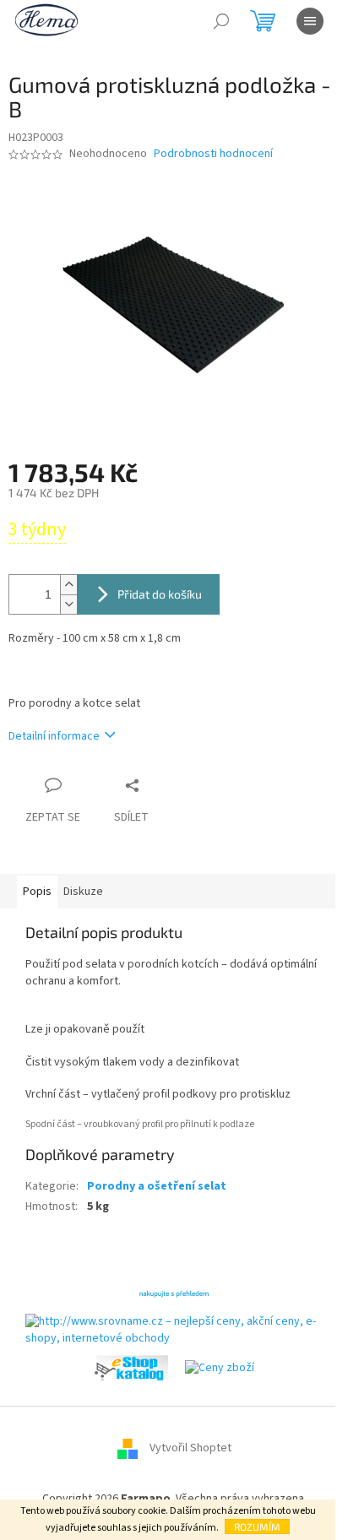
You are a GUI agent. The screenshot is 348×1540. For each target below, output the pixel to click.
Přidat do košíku (159, 594)
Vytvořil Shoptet (190, 1448)
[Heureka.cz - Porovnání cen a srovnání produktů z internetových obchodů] (174, 1292)
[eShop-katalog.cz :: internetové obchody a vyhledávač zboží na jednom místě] (131, 1367)
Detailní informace (54, 736)
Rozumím (257, 1526)
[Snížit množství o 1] (68, 604)
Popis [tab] (37, 891)
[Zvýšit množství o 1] (68, 584)
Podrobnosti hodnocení (213, 154)
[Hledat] (221, 21)
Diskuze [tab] (83, 891)
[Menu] (310, 21)
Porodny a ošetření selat (156, 1186)
